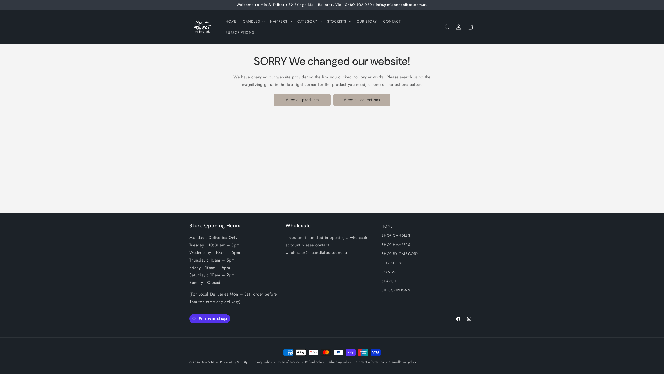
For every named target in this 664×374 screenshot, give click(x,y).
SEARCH (389, 281)
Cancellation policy (402, 362)
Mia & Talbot (210, 362)
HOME (387, 226)
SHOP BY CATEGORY (400, 253)
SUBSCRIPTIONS (396, 290)
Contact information (370, 362)
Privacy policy (262, 362)
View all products (302, 100)
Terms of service (289, 362)
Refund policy (314, 362)
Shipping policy (340, 362)
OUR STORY (392, 262)
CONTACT (390, 272)
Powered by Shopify (234, 362)
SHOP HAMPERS (396, 244)
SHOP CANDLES (396, 235)
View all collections (362, 100)
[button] (253, 21)
